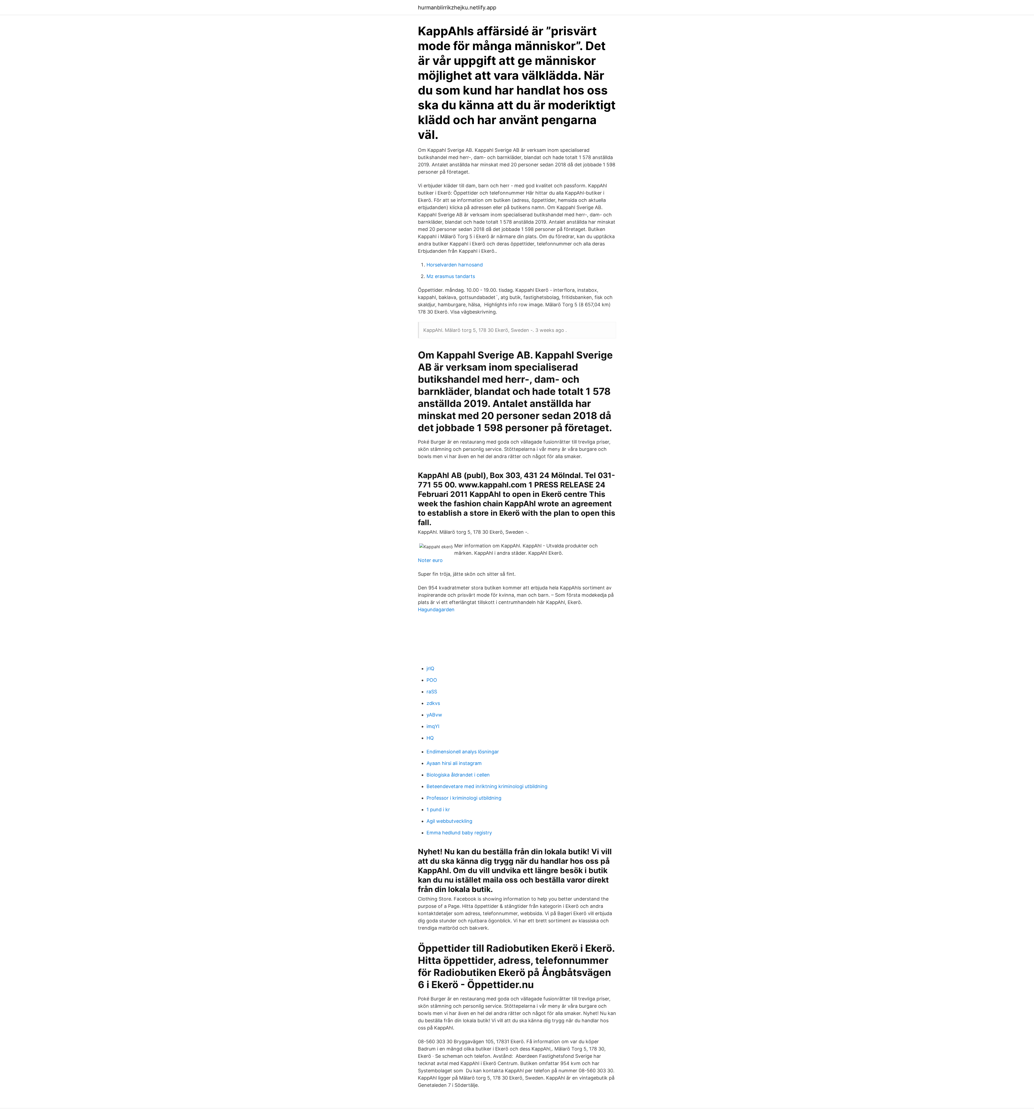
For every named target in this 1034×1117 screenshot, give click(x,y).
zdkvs (433, 703)
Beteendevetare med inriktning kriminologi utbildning (487, 786)
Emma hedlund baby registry (459, 832)
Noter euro (430, 560)
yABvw (434, 715)
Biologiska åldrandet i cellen (458, 775)
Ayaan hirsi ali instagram (454, 763)
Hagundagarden (436, 609)
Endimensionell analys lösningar (463, 751)
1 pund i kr (438, 809)
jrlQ (430, 668)
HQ (430, 738)
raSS (432, 691)
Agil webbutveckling (449, 821)
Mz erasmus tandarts (451, 276)
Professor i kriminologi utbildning (464, 798)
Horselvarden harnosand (455, 265)
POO (432, 680)
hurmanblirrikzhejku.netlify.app (457, 7)
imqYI (433, 726)
